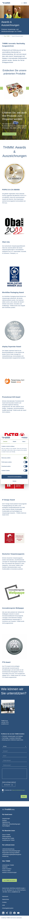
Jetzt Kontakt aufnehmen (9, 134)
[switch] (25, 462)
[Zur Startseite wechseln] (6, 3)
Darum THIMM (6, 834)
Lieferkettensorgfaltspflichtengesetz (11, 854)
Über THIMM (7, 36)
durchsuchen (7, 784)
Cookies (4, 902)
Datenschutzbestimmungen (18, 790)
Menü (25, 3)
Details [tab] (14, 441)
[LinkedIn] (3, 913)
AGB (3, 905)
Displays (4, 820)
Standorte (4, 867)
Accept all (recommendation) (14, 476)
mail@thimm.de (16, 892)
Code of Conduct (6, 868)
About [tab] (23, 441)
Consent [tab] (5, 441)
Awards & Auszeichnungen (9, 872)
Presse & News (6, 870)
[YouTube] (18, 913)
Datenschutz (5, 899)
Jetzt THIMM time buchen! (10, 880)
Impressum (5, 896)
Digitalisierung (6, 822)
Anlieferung (5, 856)
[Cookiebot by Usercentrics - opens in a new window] (21, 438)
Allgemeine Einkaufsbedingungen (11, 850)
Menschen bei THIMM (8, 838)
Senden (24, 796)
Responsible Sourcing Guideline (10, 852)
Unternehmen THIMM (8, 865)
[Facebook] (14, 913)
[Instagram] (11, 913)
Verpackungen (6, 818)
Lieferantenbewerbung (8, 849)
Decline (14, 481)
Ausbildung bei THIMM (8, 840)
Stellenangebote (6, 836)
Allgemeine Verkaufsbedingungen (11, 824)
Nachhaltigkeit (6, 826)
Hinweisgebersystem (7, 908)
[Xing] (7, 913)
